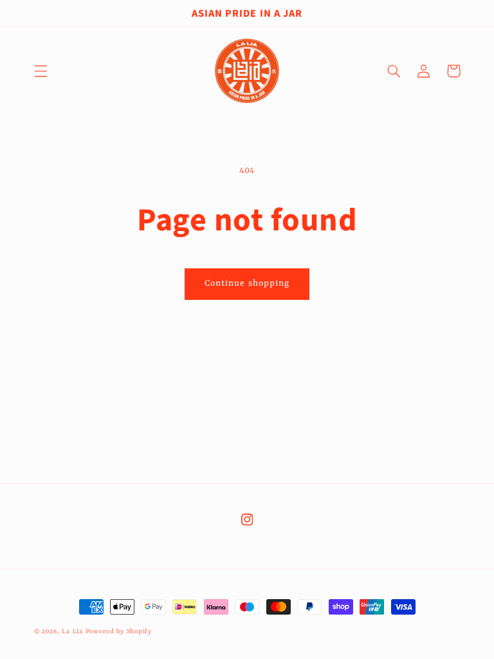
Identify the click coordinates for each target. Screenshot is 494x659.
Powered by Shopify (119, 631)
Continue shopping (247, 283)
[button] (40, 71)
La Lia (72, 631)
